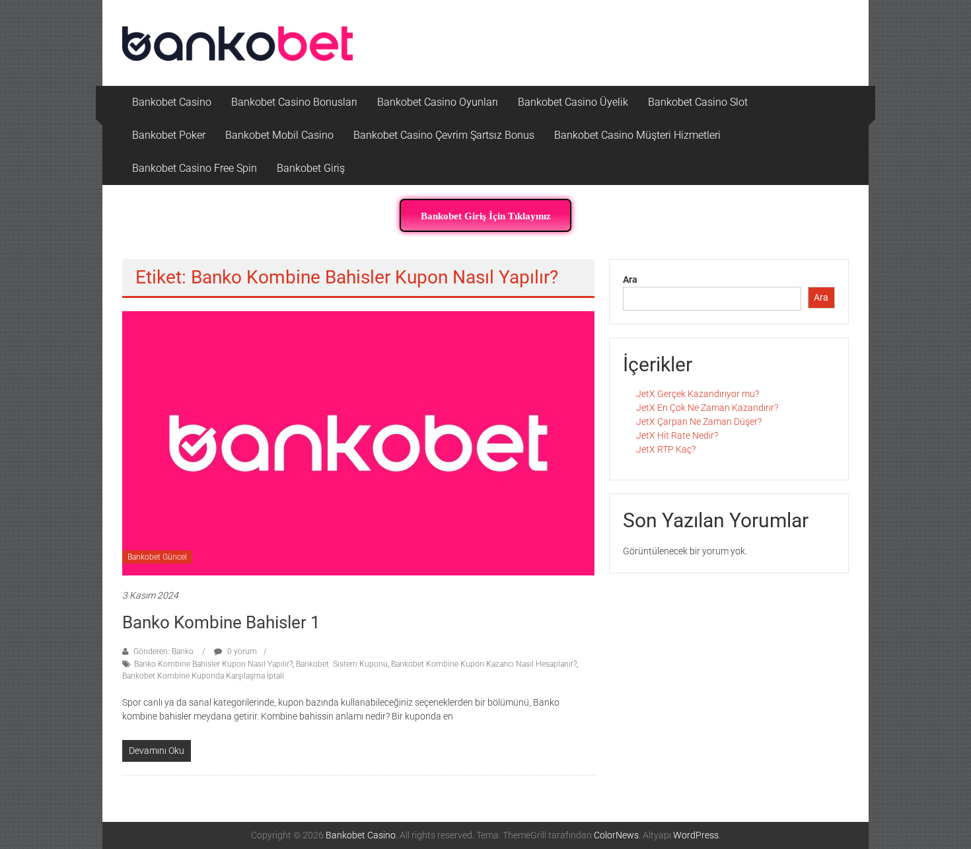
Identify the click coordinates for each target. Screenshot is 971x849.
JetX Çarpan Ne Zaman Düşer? (699, 421)
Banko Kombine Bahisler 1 (221, 622)
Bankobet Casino (171, 102)
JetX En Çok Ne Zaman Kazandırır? (707, 407)
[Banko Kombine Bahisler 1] (358, 442)
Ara (630, 279)
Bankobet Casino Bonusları (294, 102)
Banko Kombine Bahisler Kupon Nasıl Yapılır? (213, 664)
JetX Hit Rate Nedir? (677, 435)
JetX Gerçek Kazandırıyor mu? (697, 393)
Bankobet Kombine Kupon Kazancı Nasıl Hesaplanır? (484, 664)
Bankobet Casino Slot (698, 102)
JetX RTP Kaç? (666, 449)
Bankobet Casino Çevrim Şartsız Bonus (443, 135)
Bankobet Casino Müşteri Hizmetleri (637, 135)
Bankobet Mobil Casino (279, 135)
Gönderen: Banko (163, 651)
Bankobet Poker (168, 135)
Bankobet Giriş (311, 168)
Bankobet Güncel (157, 557)
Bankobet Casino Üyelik (573, 102)
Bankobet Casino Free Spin (194, 168)
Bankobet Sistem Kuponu (342, 664)
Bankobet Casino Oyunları (437, 102)
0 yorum (241, 651)
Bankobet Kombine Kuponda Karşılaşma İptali (203, 676)
